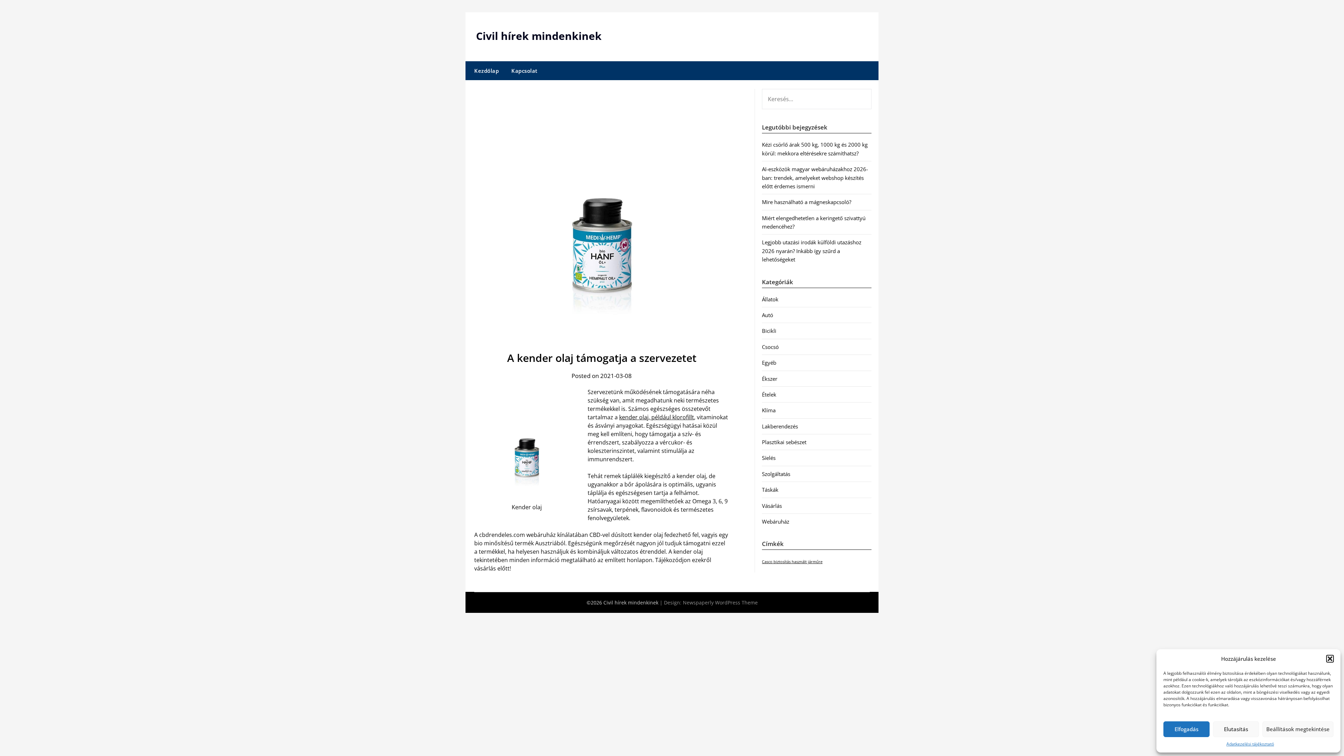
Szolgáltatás (776, 473)
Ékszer (769, 378)
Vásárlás (772, 505)
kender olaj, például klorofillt (656, 417)
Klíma (769, 410)
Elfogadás (1186, 729)
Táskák (770, 489)
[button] (1330, 658)
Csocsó (770, 346)
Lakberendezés (780, 426)
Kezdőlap (486, 70)
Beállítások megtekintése (1298, 729)
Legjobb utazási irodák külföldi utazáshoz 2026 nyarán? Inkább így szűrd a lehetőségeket (811, 251)
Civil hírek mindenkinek (539, 36)
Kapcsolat (524, 70)
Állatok (770, 299)
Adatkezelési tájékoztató (1250, 744)
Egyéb (769, 362)
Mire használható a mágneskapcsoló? (806, 201)
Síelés (769, 457)
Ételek (769, 394)
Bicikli (769, 330)
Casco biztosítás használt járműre (792, 561)
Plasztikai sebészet (784, 442)
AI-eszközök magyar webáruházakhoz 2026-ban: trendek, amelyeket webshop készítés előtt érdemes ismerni (815, 178)
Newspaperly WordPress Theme (720, 602)
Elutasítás (1236, 729)
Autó (767, 315)
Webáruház (775, 521)
